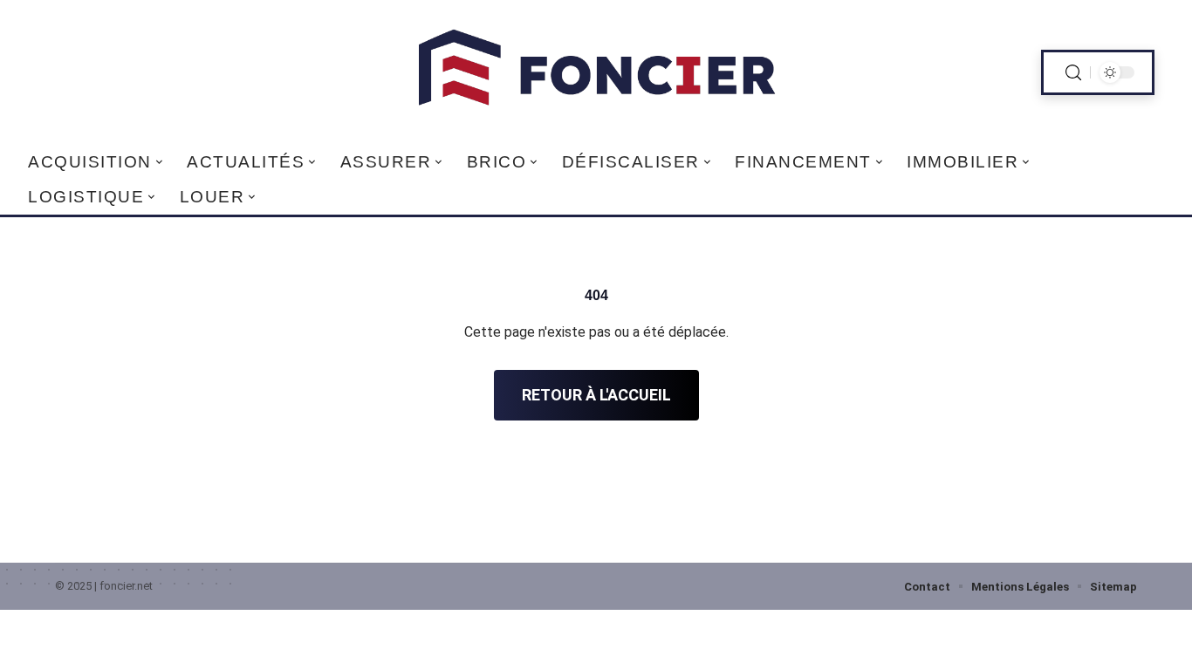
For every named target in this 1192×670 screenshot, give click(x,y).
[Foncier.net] (595, 72)
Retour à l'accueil (596, 395)
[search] (1073, 72)
